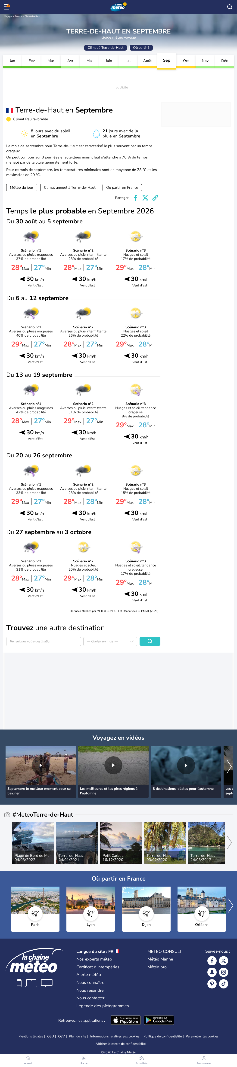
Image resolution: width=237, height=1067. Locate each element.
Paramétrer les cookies (202, 1036)
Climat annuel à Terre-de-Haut (70, 187)
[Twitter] (223, 960)
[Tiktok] (223, 983)
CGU (50, 1036)
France (18, 16)
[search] (230, 7)
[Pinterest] (212, 983)
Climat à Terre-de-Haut (105, 47)
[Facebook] (212, 960)
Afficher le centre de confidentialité (121, 1044)
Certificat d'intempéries (97, 967)
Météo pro (157, 967)
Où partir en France (122, 187)
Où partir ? (141, 47)
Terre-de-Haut (32, 16)
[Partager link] (155, 198)
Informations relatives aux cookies (114, 1036)
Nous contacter (90, 998)
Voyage (8, 16)
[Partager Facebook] (135, 198)
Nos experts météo (94, 959)
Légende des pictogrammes (102, 1006)
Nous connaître (90, 982)
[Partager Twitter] (145, 198)
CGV (61, 1036)
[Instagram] (223, 972)
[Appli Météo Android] (159, 1020)
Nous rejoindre (90, 990)
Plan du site (77, 1036)
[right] (229, 767)
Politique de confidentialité (162, 1036)
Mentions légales (31, 1036)
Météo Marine (160, 959)
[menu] (7, 7)
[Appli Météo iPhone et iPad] (126, 1020)
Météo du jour (21, 187)
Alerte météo (88, 974)
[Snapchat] (212, 972)
